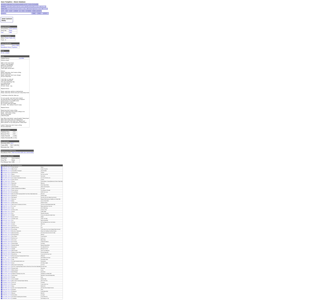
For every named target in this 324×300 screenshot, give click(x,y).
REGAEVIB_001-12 (7, 245)
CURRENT (15, 11)
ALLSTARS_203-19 (7, 222)
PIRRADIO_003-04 (7, 195)
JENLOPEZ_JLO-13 (7, 218)
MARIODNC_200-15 (7, 176)
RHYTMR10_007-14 (7, 261)
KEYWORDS (28, 11)
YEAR (33, 4)
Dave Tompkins (6, 2)
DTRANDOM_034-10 (7, 239)
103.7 (12, 143)
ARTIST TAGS (27, 4)
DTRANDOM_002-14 (7, 202)
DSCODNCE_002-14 (7, 211)
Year (2, 32)
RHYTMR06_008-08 (7, 229)
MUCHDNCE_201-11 (7, 270)
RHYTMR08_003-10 (7, 264)
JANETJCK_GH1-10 (7, 190)
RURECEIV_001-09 (7, 231)
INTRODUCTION (5, 4)
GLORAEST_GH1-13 (7, 243)
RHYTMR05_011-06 (7, 255)
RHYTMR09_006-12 (7, 181)
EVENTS (39, 11)
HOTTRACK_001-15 (7, 275)
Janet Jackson (13, 28)
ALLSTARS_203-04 (7, 296)
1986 (10, 32)
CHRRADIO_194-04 (7, 293)
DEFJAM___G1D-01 (7, 257)
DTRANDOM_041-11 (7, 186)
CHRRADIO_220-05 (7, 250)
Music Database (19, 2)
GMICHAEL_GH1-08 (7, 234)
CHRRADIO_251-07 (7, 184)
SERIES (34, 11)
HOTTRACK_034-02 (7, 232)
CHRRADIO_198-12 (7, 188)
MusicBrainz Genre (6, 47)
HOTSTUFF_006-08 (7, 273)
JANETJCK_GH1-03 (7, 167)
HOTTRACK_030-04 (7, 262)
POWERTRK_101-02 (7, 206)
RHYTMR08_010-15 (7, 246)
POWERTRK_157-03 (7, 170)
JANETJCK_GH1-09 (7, 179)
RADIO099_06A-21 (7, 278)
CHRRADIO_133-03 (7, 284)
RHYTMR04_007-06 (7, 287)
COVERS (16, 4)
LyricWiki (21, 58)
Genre (2, 45)
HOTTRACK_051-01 (7, 285)
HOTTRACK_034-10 (7, 291)
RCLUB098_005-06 (7, 177)
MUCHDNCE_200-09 (7, 213)
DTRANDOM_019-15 (7, 209)
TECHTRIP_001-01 (7, 298)
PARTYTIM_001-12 (7, 259)
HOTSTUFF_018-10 (7, 197)
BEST (6, 11)
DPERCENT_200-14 (7, 220)
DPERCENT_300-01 (7, 192)
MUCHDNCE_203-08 (7, 200)
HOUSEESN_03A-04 (7, 172)
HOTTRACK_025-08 (7, 238)
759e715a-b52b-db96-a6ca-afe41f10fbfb (22, 152)
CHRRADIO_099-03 (7, 277)
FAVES (23, 11)
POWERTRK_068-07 (7, 207)
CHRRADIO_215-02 (7, 168)
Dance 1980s (15, 45)
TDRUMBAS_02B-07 (7, 282)
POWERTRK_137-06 (7, 294)
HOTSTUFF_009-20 (7, 252)
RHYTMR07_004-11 (7, 199)
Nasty (10, 30)
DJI (20, 11)
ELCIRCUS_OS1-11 (7, 223)
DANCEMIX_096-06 (7, 241)
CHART (11, 11)
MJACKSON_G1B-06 (7, 227)
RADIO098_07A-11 (7, 236)
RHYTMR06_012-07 (7, 248)
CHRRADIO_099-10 (7, 183)
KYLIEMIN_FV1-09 (7, 271)
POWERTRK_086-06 (7, 254)
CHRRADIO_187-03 (7, 215)
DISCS (11, 4)
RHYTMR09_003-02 (7, 204)
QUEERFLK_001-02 (7, 280)
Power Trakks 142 (10, 38)
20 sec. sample (5, 52)
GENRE (21, 4)
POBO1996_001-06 (7, 289)
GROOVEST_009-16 (7, 225)
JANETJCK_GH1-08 (7, 216)
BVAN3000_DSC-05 (7, 193)
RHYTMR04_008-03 (7, 268)
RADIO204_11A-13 (7, 266)
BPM (37, 4)
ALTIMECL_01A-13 (7, 174)
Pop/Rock (14, 47)
